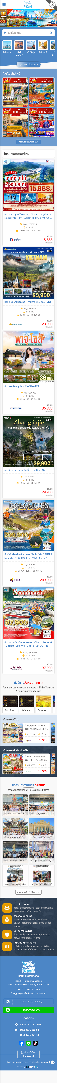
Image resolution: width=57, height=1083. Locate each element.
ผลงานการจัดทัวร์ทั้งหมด (27, 892)
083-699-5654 (29, 1030)
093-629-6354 (29, 1035)
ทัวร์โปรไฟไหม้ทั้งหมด (27, 141)
